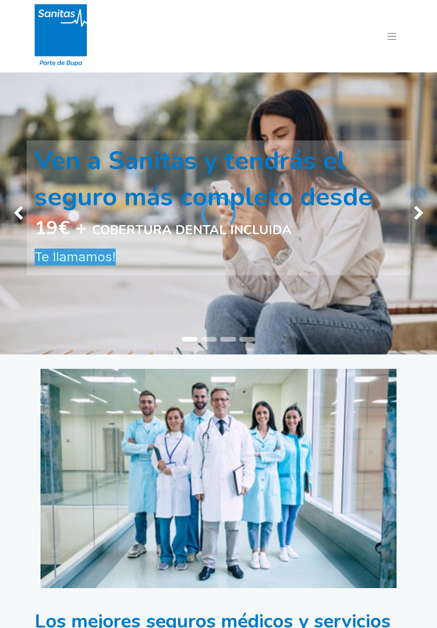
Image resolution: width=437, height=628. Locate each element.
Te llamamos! (75, 257)
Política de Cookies (64, 580)
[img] (17, 213)
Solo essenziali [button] (332, 611)
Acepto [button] (383, 611)
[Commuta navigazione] (392, 36)
